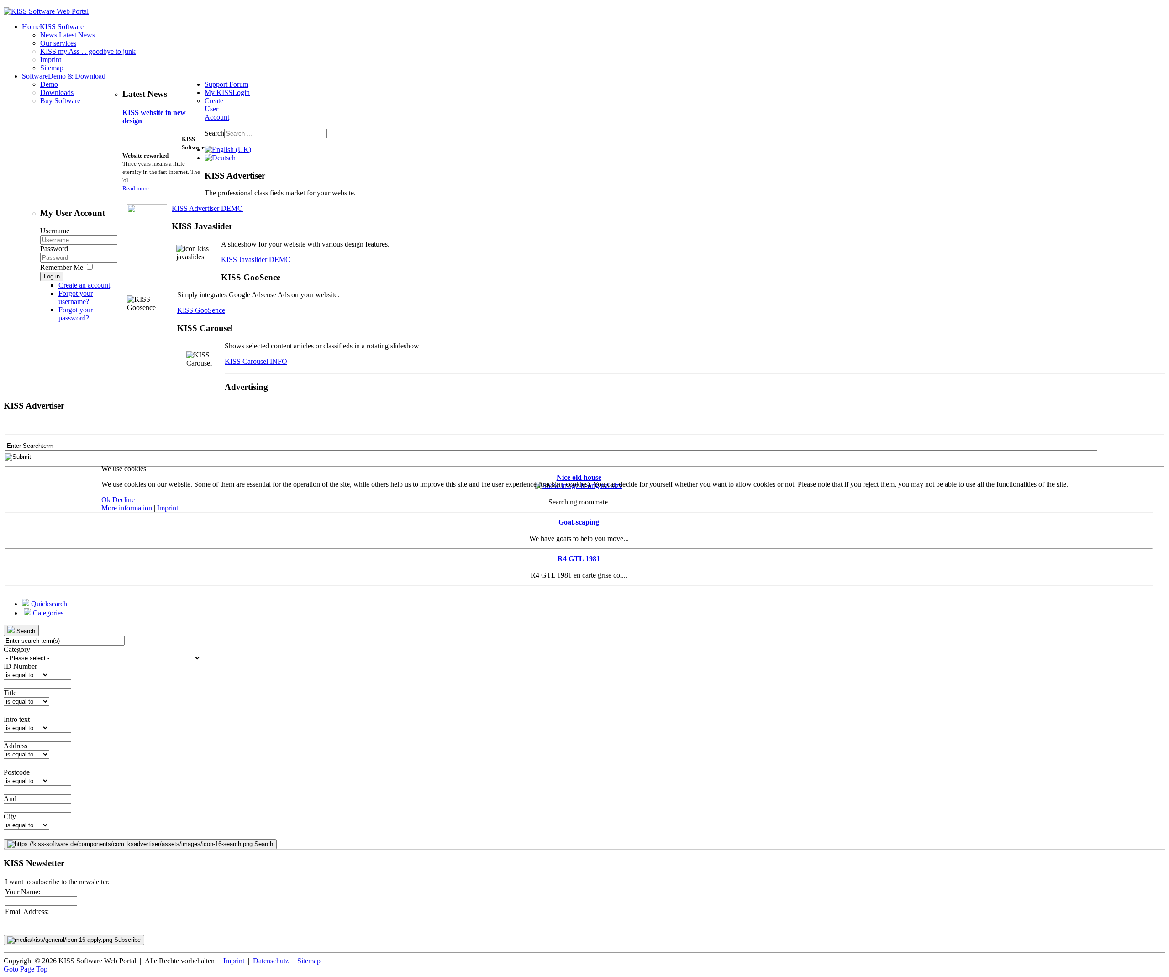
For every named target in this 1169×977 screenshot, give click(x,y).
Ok (106, 500)
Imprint (167, 508)
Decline (123, 500)
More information (126, 508)
